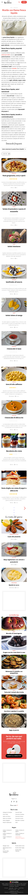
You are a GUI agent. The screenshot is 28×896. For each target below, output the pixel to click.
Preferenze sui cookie (12, 889)
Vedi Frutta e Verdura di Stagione (19, 837)
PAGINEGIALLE (11, 883)
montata (14, 68)
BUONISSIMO (11, 886)
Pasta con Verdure (7, 818)
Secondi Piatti (18, 812)
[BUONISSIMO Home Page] (8, 2)
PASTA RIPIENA (14, 582)
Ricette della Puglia (19, 847)
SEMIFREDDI (14, 279)
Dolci (16, 822)
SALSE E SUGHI (14, 728)
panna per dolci (5, 55)
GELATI (14, 244)
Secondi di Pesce (19, 816)
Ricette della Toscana (18, 850)
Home (11, 7)
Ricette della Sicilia (19, 845)
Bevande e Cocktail (19, 820)
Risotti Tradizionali (7, 822)
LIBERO (3, 883)
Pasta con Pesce (6, 816)
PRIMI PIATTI (14, 173)
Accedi (24, 2)
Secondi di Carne (19, 818)
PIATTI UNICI (14, 557)
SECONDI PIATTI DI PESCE (14, 534)
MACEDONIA (14, 448)
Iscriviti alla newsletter (14, 755)
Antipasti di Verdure (7, 812)
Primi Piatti (5, 814)
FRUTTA (14, 650)
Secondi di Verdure (19, 814)
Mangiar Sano (6, 845)
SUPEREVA (17, 886)
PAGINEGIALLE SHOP (19, 883)
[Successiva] (25, 508)
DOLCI (14, 485)
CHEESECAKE (14, 346)
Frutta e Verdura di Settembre (19, 834)
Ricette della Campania (6, 852)
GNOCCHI (14, 382)
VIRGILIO (6, 883)
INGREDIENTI (15, 7)
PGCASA (24, 883)
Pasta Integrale (6, 820)
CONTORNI (14, 669)
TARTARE (14, 206)
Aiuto (18, 889)
